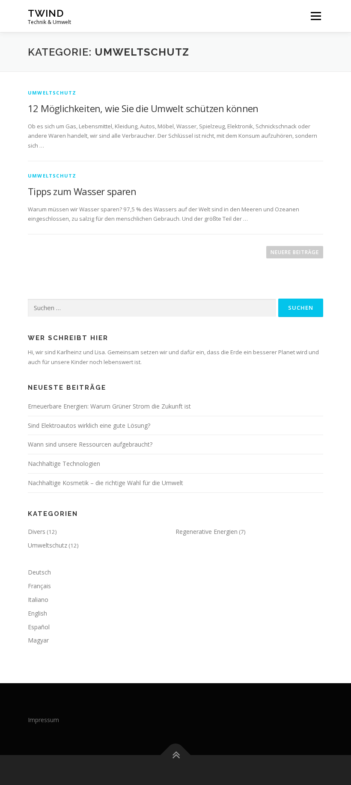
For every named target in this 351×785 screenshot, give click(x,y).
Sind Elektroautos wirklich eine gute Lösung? (89, 425)
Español (39, 627)
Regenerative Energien (207, 531)
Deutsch (39, 572)
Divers (36, 531)
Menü (315, 16)
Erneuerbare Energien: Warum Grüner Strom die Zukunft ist (109, 406)
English (37, 613)
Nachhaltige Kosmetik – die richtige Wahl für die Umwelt (105, 483)
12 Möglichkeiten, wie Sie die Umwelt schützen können (143, 108)
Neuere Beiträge (295, 252)
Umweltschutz (52, 92)
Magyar (38, 640)
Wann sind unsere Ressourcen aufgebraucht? (90, 444)
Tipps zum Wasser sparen (82, 191)
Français (39, 586)
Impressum (43, 720)
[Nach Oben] (176, 755)
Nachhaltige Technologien (64, 463)
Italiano (38, 599)
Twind (46, 13)
